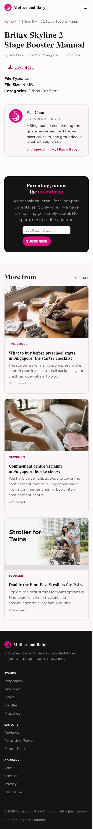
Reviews (11, 733)
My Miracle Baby (64, 149)
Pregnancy (13, 681)
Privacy (10, 784)
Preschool (12, 713)
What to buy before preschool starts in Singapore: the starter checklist (42, 355)
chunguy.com (38, 149)
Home (9, 21)
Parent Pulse (15, 749)
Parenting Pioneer (20, 740)
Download (24, 67)
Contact (11, 776)
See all (82, 278)
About (9, 768)
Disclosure (13, 792)
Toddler (10, 705)
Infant (9, 697)
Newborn (12, 689)
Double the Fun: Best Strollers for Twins (46, 585)
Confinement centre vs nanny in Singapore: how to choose (36, 468)
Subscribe (36, 241)
